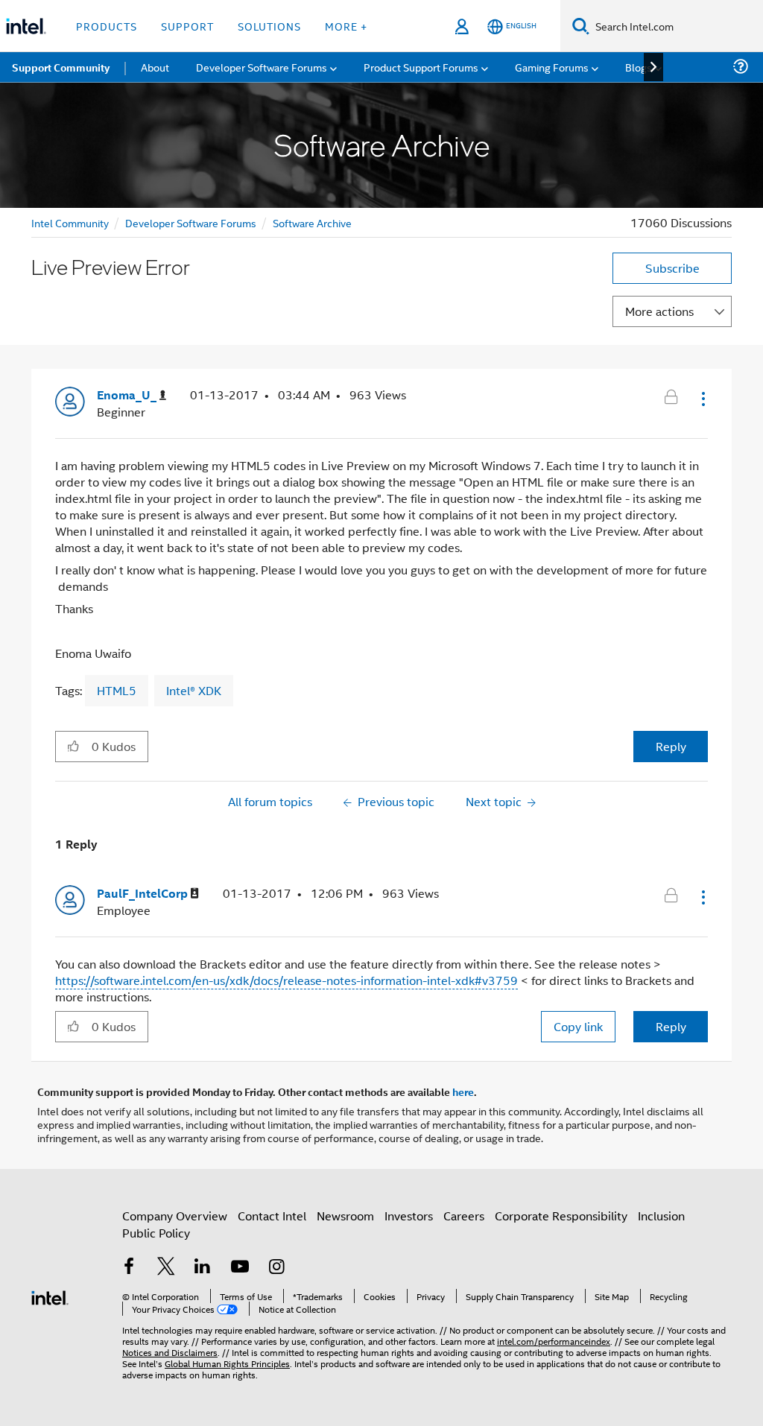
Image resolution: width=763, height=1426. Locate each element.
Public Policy (156, 1232)
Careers (463, 1215)
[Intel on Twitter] (166, 1267)
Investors (408, 1215)
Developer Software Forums (190, 222)
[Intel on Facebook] (129, 1267)
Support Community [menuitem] (61, 67)
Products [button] (106, 26)
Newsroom (345, 1215)
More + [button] (346, 26)
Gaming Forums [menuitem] (552, 67)
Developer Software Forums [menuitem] (261, 67)
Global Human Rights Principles (227, 1363)
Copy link (578, 1026)
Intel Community (70, 222)
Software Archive (312, 222)
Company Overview (174, 1215)
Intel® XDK (193, 690)
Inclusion (661, 1215)
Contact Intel (272, 1215)
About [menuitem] (155, 67)
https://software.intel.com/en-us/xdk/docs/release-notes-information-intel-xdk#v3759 (286, 980)
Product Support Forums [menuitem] (421, 67)
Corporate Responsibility (561, 1215)
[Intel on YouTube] (240, 1267)
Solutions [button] (269, 26)
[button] (702, 398)
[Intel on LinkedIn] (202, 1267)
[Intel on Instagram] (276, 1267)
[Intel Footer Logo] (50, 1296)
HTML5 (116, 690)
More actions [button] (659, 311)
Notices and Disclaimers (170, 1352)
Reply (671, 746)
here (463, 1091)
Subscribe (672, 267)
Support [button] (187, 26)
